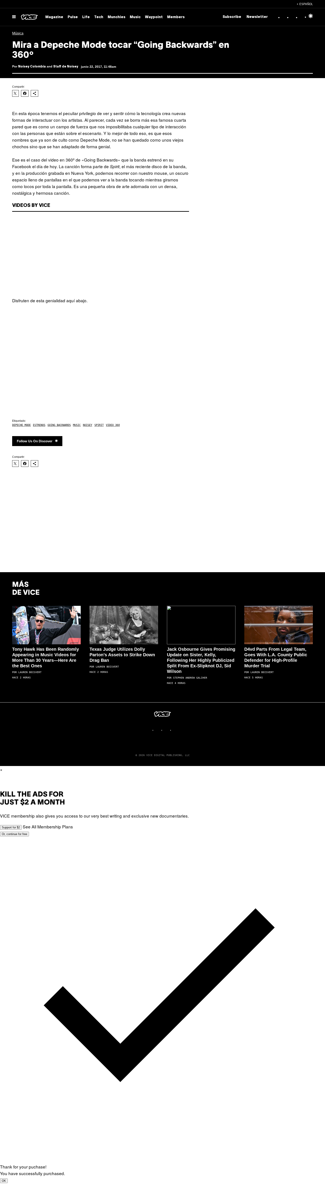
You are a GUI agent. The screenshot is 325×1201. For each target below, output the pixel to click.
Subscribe (232, 17)
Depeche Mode (21, 425)
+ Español (305, 4)
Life (86, 17)
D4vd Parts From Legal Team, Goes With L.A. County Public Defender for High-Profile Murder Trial (275, 657)
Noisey (87, 425)
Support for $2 (11, 827)
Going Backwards (59, 425)
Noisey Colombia (32, 66)
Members (176, 17)
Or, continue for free (14, 834)
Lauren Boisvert (30, 672)
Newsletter (257, 17)
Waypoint (154, 17)
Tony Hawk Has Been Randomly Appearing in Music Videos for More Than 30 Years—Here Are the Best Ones (45, 657)
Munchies (116, 17)
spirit (99, 425)
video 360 (113, 425)
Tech (98, 17)
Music (135, 17)
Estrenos (39, 425)
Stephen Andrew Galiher (190, 677)
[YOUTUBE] (175, 730)
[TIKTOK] (167, 730)
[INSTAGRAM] (158, 730)
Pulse (73, 17)
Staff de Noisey (65, 66)
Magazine (54, 17)
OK (4, 1180)
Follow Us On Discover (34, 441)
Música (17, 33)
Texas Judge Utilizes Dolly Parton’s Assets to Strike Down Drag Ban (122, 655)
